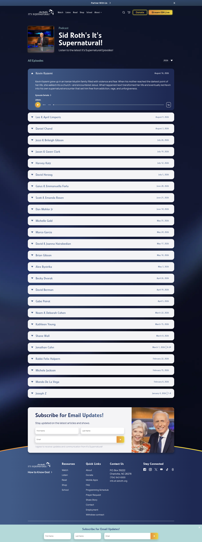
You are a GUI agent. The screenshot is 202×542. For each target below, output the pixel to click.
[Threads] (172, 469)
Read (75, 12)
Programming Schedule (97, 489)
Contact (90, 504)
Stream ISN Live (161, 12)
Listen (68, 12)
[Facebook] (144, 469)
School (89, 12)
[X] (156, 469)
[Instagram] (150, 469)
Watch (60, 12)
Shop (82, 12)
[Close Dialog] (199, 527)
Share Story (91, 499)
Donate (140, 12)
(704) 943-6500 (117, 477)
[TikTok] (167, 469)
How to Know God (39, 472)
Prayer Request (93, 494)
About (97, 12)
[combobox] (168, 60)
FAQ (88, 485)
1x (169, 105)
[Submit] (120, 439)
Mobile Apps (92, 479)
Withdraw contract (95, 514)
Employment (92, 509)
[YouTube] (161, 469)
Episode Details (42, 95)
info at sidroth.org (118, 480)
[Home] (41, 12)
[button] (174, 2)
